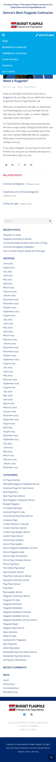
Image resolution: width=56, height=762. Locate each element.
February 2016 (10, 407)
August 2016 (9, 387)
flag (24, 97)
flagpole (7, 97)
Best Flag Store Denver (14, 496)
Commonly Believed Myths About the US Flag (25, 243)
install (10, 110)
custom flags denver (13, 536)
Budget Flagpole (11, 504)
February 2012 (10, 459)
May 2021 (7, 279)
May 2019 (7, 375)
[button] (3, 35)
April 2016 (8, 399)
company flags (10, 520)
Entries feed (8, 684)
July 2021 (7, 271)
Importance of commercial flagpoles (20, 192)
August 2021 (9, 267)
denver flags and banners (15, 556)
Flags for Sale (9, 636)
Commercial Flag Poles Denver (18, 516)
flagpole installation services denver (20, 620)
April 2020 (8, 331)
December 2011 (10, 467)
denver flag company (13, 540)
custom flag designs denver (16, 532)
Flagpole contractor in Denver (17, 239)
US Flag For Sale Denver (14, 660)
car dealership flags (12, 508)
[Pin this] (31, 165)
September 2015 (11, 419)
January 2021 (9, 295)
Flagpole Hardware (12, 604)
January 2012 (9, 463)
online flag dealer (11, 648)
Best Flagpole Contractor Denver (19, 500)
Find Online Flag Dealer (14, 568)
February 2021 (10, 291)
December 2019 (10, 347)
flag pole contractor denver (16, 580)
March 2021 (8, 287)
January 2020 (9, 343)
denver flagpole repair (13, 552)
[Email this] (6, 165)
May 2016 (7, 395)
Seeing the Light (10, 203)
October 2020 (9, 307)
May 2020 (8, 327)
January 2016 (9, 411)
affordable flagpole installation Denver (21, 484)
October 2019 (9, 355)
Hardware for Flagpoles (14, 640)
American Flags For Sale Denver (18, 488)
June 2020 (8, 323)
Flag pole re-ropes (12, 235)
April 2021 (7, 283)
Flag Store (8, 588)
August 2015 (9, 423)
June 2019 (8, 371)
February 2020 (10, 339)
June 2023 (8, 263)
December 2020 (10, 299)
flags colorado (10, 632)
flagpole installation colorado (17, 612)
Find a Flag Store (11, 564)
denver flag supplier (12, 544)
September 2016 (11, 383)
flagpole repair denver (13, 628)
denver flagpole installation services (20, 548)
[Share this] (12, 165)
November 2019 (10, 351)
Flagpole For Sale (11, 600)
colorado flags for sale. (14, 512)
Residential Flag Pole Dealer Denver (20, 652)
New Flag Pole (10, 644)
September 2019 (11, 359)
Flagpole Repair (10, 624)
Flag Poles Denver (12, 584)
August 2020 (9, 315)
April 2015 (8, 427)
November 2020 (11, 303)
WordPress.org (10, 692)
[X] (31, 714)
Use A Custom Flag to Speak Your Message (24, 251)
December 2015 (10, 415)
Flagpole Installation (12, 608)
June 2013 (8, 447)
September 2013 (11, 439)
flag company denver (13, 572)
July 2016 (7, 391)
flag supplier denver (12, 592)
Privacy (28, 752)
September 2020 (11, 311)
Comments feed (11, 688)
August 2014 (9, 431)
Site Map (35, 752)
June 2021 (8, 275)
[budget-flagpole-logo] (28, 25)
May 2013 (7, 451)
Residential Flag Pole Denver (16, 656)
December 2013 (10, 435)
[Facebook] (24, 714)
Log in (6, 680)
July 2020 (7, 319)
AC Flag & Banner (28, 87)
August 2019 (9, 363)
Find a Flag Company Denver (17, 560)
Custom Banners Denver (15, 528)
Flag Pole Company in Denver (17, 576)
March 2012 (8, 455)
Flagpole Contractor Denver (16, 596)
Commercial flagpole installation (18, 247)
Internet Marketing (20, 748)
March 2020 (8, 335)
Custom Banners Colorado (16, 524)
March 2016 (8, 403)
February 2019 (10, 379)
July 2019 (7, 367)
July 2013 (7, 443)
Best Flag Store (10, 492)
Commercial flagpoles (13, 184)
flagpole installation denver (16, 616)
